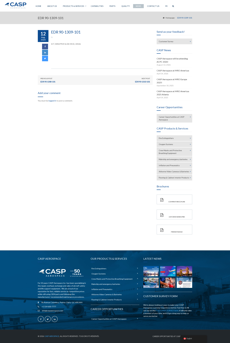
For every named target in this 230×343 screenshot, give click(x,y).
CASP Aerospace (51, 336)
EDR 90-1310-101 (142, 80)
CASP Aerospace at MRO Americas (173, 70)
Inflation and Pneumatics (169, 165)
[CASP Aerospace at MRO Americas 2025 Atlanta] (151, 283)
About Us (52, 6)
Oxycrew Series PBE (177, 217)
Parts (112, 6)
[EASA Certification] (168, 283)
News (138, 6)
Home (38, 6)
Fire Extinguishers (166, 138)
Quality (125, 6)
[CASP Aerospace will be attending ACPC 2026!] (151, 271)
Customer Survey (166, 41)
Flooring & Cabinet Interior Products (174, 177)
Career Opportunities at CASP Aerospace (171, 118)
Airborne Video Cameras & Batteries (174, 171)
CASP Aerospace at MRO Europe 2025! (172, 81)
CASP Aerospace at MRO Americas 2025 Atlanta (173, 93)
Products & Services (73, 6)
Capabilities (97, 6)
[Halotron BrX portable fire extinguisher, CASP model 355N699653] (184, 283)
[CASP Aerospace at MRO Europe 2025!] (184, 271)
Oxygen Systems (166, 144)
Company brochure (176, 202)
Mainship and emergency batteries (173, 159)
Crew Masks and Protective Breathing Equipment (170, 151)
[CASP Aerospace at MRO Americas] (168, 271)
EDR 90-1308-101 (47, 80)
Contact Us (153, 6)
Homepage (170, 18)
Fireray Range (177, 232)
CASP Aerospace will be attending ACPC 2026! (172, 60)
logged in (52, 101)
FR (166, 6)
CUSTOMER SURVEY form (167, 310)
